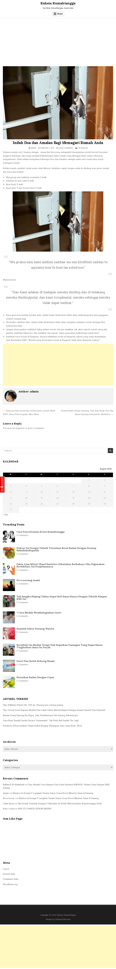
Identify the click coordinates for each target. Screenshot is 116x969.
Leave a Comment (66, 148)
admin (33, 148)
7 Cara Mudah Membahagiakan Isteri (38, 612)
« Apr (5, 514)
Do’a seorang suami (28, 580)
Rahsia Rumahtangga (58, 3)
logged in (20, 428)
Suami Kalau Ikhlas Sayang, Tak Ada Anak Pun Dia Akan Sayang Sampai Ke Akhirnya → (87, 412)
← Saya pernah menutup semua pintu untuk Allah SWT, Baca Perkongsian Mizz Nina (29, 412)
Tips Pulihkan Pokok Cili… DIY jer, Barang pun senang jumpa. (33, 705)
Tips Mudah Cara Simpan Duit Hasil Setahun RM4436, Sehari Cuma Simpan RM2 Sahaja (56, 786)
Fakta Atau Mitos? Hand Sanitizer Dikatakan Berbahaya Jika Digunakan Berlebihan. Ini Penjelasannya (60, 565)
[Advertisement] (58, 41)
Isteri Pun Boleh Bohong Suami (35, 661)
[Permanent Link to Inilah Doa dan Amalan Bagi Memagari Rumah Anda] (58, 102)
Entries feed (9, 874)
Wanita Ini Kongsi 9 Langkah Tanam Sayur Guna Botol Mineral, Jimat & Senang (53, 793)
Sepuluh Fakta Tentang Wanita (35, 628)
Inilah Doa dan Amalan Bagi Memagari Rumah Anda (58, 142)
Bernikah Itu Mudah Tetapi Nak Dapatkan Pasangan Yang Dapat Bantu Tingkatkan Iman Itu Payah (59, 646)
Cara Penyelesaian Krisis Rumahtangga (40, 531)
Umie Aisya (8, 803)
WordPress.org (10, 884)
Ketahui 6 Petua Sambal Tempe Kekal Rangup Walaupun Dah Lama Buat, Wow (42, 726)
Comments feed (10, 879)
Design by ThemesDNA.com (58, 919)
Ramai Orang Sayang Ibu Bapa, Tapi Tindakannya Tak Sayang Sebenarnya (40, 715)
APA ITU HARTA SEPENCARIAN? (35, 808)
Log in (6, 869)
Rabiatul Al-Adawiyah (13, 784)
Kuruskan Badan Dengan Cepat (35, 677)
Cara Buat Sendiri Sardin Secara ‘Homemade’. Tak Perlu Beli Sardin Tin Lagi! (41, 720)
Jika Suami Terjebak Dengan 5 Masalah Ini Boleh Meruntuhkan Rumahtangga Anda (60, 803)
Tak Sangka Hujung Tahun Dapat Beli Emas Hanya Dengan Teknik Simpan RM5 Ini (61, 597)
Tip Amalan (83, 148)
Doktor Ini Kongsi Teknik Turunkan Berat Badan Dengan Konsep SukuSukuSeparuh (56, 549)
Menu (60, 13)
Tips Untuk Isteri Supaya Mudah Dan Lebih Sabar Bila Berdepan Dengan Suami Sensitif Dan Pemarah (54, 710)
